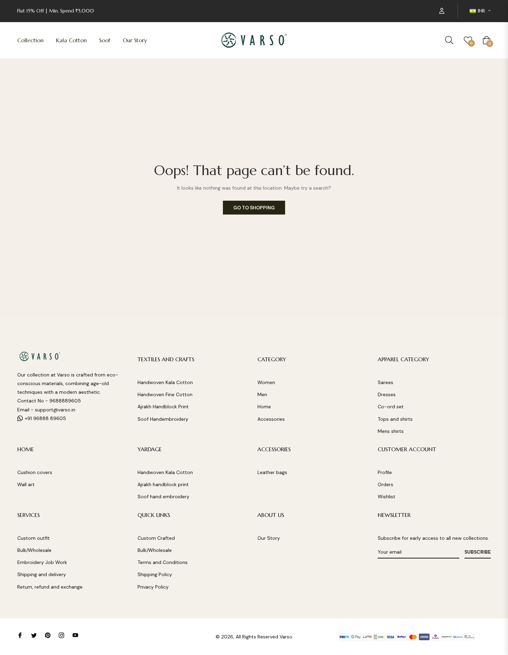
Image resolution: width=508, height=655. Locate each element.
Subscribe (477, 552)
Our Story (268, 538)
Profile (385, 472)
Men (262, 394)
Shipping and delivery (41, 574)
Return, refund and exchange (50, 587)
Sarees (385, 382)
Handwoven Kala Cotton (165, 382)
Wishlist (386, 496)
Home (264, 406)
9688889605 (65, 401)
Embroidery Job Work (42, 562)
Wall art (26, 484)
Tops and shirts (395, 419)
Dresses (387, 394)
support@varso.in (55, 410)
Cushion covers (34, 472)
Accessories (271, 419)
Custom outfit (33, 538)
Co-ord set (391, 406)
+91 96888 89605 (45, 418)
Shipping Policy (155, 574)
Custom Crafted (156, 538)
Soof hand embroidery (163, 496)
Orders (385, 484)
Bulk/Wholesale (34, 550)
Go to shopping (254, 207)
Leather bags (272, 472)
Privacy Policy (153, 587)
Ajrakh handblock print (163, 484)
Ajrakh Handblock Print (163, 406)
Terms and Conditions (163, 562)
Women (266, 382)
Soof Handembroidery (163, 419)
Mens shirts (391, 431)
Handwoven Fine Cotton (165, 394)
